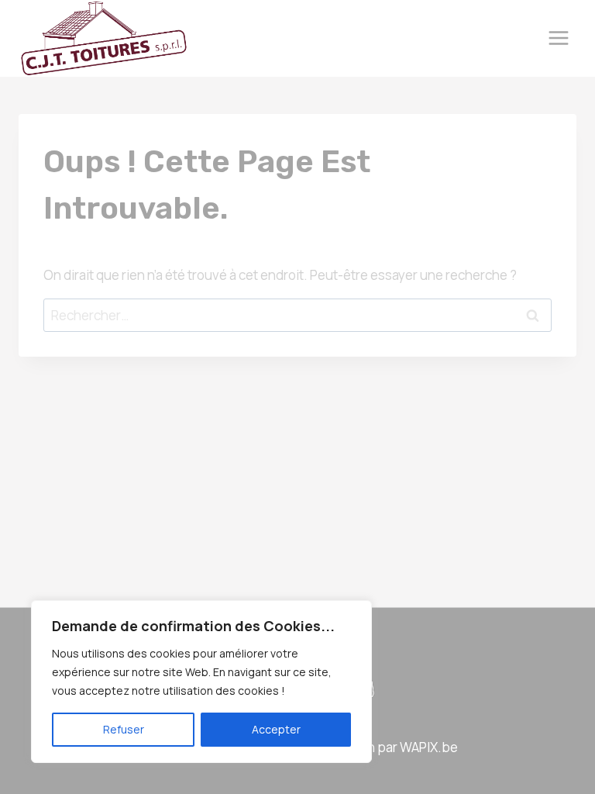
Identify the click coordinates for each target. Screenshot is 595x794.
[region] (201, 681)
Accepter (276, 729)
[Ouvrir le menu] (558, 38)
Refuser (123, 729)
